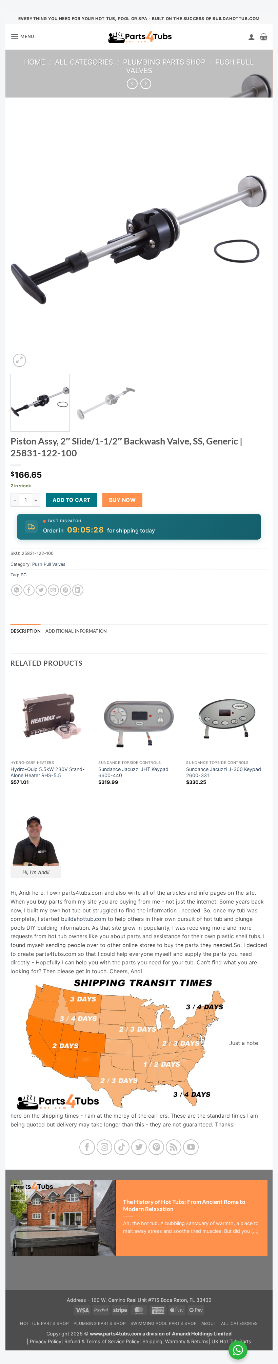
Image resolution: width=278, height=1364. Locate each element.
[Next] (254, 240)
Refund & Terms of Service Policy (101, 1341)
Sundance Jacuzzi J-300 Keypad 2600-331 (223, 772)
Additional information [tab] (76, 631)
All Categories (84, 62)
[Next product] (132, 83)
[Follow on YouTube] (191, 1147)
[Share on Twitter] (41, 590)
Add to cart (72, 500)
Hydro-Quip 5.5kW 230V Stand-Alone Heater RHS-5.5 (48, 772)
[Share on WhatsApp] (16, 590)
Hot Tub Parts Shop (44, 1323)
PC (23, 574)
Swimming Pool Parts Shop (164, 1323)
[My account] (251, 36)
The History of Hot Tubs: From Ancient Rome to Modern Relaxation (184, 1206)
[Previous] (24, 240)
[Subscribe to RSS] (174, 1147)
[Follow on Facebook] (87, 1147)
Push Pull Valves (48, 564)
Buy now (122, 500)
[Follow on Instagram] (105, 1147)
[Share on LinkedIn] (77, 590)
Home (34, 62)
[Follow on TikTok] (122, 1147)
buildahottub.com (83, 918)
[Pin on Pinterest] (65, 590)
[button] (22, 36)
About (209, 1323)
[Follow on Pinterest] (156, 1147)
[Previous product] (145, 83)
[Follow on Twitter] (139, 1147)
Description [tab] (26, 631)
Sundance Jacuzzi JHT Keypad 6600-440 (133, 772)
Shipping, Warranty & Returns (175, 1341)
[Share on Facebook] (29, 590)
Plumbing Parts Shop (164, 62)
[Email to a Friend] (53, 590)
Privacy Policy (45, 1341)
